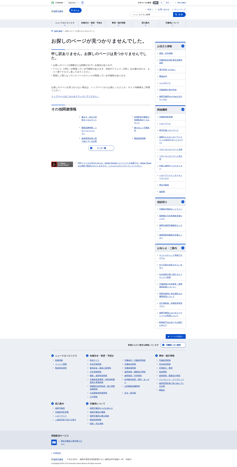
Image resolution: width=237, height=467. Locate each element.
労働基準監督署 (166, 117)
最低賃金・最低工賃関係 (100, 368)
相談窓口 (162, 202)
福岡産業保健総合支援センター (170, 236)
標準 (155, 3)
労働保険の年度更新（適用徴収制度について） (170, 285)
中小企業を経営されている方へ (170, 266)
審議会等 (163, 76)
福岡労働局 (60, 408)
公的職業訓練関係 (132, 386)
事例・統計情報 (166, 356)
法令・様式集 (130, 393)
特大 (167, 3)
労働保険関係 (130, 368)
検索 (180, 14)
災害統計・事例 (166, 368)
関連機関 (162, 109)
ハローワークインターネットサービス (170, 176)
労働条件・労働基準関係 (135, 360)
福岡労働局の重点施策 (99, 416)
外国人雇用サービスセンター (170, 167)
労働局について (97, 403)
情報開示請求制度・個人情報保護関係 (102, 387)
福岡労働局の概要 (97, 412)
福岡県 (162, 192)
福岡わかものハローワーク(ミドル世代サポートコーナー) (171, 140)
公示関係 (94, 397)
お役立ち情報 (164, 46)
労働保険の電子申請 (168, 90)
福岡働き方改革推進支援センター (170, 217)
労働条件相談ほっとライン (170, 209)
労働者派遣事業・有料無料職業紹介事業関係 (102, 380)
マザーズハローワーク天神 (170, 149)
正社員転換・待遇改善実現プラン (170, 304)
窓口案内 (59, 403)
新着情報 (59, 360)
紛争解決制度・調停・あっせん (136, 380)
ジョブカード (165, 83)
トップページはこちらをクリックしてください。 (75, 96)
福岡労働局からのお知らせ (101, 408)
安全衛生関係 (165, 364)
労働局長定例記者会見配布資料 (170, 61)
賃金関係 (163, 372)
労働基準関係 (165, 360)
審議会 (162, 390)
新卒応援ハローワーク (168, 130)
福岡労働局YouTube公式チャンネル (170, 97)
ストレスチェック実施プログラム (170, 256)
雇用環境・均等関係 (133, 376)
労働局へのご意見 (173, 345)
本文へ (150, 9)
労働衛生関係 (130, 364)
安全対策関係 (95, 364)
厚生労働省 (181, 3)
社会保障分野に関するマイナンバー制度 (170, 275)
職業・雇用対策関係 (98, 376)
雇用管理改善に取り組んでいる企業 (171, 384)
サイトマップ (180, 9)
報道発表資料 (61, 368)
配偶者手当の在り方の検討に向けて (170, 323)
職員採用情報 (95, 420)
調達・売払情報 (166, 53)
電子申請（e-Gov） (167, 69)
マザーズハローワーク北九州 (170, 157)
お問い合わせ (163, 9)
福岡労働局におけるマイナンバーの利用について (170, 314)
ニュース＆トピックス (66, 356)
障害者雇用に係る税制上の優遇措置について (170, 295)
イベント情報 (61, 364)
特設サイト (94, 360)
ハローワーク (165, 123)
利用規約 (57, 453)
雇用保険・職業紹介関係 (135, 372)
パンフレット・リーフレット (171, 379)
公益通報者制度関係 (98, 393)
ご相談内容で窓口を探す (65, 420)
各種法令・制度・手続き (102, 356)
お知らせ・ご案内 (167, 248)
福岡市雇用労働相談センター (170, 226)
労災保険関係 (95, 372)
